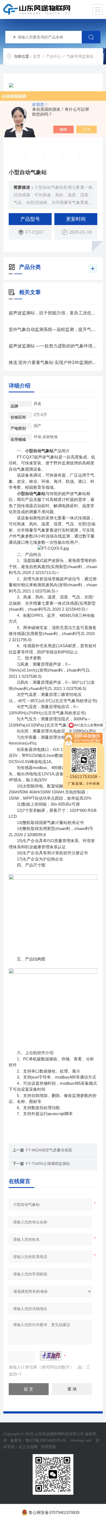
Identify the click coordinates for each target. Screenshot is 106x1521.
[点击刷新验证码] (51, 1355)
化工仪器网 (28, 1447)
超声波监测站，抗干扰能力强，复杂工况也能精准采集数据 (53, 313)
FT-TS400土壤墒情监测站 (48, 1163)
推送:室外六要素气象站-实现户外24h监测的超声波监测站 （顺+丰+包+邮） (53, 362)
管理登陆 (48, 1447)
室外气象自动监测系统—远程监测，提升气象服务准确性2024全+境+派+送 (53, 329)
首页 (36, 56)
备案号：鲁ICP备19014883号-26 (38, 1440)
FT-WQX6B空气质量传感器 (49, 1150)
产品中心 (53, 56)
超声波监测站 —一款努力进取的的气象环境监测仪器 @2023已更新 (53, 346)
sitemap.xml (81, 1440)
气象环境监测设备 (82, 56)
